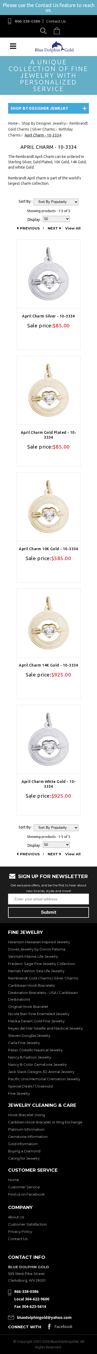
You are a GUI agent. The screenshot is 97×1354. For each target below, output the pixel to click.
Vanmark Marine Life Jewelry (33, 956)
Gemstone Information (28, 1136)
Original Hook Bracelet (28, 1006)
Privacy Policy (20, 1231)
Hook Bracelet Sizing (26, 1115)
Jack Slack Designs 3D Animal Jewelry (41, 1072)
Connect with (24, 1327)
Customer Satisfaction (27, 1224)
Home (13, 1180)
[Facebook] (60, 1327)
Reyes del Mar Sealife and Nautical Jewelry (45, 1028)
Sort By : (25, 201)
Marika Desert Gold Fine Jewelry (36, 1021)
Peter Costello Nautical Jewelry (35, 1050)
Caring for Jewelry (24, 1158)
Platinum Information (26, 1129)
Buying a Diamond (24, 1151)
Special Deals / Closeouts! (30, 1086)
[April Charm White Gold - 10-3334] (48, 739)
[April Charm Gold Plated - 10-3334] (48, 390)
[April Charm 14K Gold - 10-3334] (48, 623)
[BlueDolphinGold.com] (54, 51)
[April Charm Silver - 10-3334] (48, 274)
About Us (16, 1217)
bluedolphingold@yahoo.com (44, 1317)
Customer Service (24, 1187)
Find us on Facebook (26, 1194)
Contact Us (55, 21)
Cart (58, 30)
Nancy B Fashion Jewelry (29, 1057)
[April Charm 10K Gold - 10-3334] (48, 507)
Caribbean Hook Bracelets (31, 985)
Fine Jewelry (19, 1093)
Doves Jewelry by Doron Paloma (36, 949)
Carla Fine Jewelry (24, 1043)
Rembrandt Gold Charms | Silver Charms (43, 978)
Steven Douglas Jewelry (29, 1035)
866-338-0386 (27, 21)
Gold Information (22, 1144)
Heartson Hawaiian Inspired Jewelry (39, 942)
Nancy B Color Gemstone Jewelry (37, 1064)
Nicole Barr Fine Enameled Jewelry (38, 1014)
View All (73, 228)
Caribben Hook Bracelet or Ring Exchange (45, 1122)
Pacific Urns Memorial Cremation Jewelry (44, 1079)
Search (44, 30)
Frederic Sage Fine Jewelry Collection (41, 963)
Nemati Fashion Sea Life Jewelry (36, 971)
